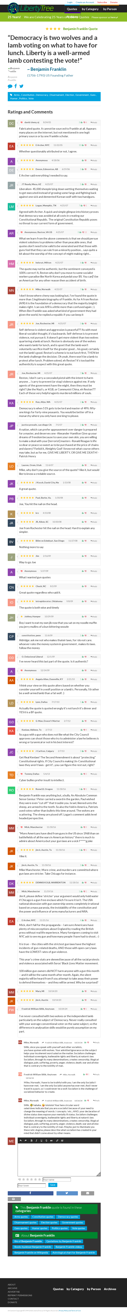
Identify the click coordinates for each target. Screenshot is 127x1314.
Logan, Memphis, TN (45, 205)
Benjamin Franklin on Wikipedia (31, 1252)
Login (69, 2)
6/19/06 (65, 169)
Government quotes (72, 1222)
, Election (69, 94)
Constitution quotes (42, 1216)
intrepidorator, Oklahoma (48, 601)
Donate (114, 2)
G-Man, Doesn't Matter (47, 721)
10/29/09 (49, 616)
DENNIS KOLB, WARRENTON (50, 882)
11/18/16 (61, 789)
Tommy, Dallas (31, 773)
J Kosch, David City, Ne (47, 482)
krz (37, 513)
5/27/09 (44, 571)
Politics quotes (60, 1228)
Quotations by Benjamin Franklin (63, 1241)
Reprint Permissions (20, 1295)
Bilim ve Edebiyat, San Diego (49, 540)
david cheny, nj (31, 122)
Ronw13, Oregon (44, 789)
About (12, 1284)
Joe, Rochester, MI (44, 323)
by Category (90, 9)
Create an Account (85, 2)
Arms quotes (21, 1216)
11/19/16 (48, 891)
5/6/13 (46, 773)
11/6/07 (49, 465)
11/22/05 (58, 145)
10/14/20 (52, 991)
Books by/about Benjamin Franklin (32, 1246)
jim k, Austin (41, 1000)
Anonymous (41, 160)
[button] (20, 1140)
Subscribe (102, 2)
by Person (110, 9)
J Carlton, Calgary (44, 751)
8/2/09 (53, 586)
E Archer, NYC (42, 145)
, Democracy (41, 94)
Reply (95, 122)
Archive (12, 1288)
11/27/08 (72, 540)
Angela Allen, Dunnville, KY (49, 679)
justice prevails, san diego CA (36, 424)
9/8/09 (69, 601)
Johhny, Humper (32, 616)
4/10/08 (46, 513)
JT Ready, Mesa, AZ (31, 184)
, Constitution (27, 94)
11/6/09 (48, 635)
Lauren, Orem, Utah (31, 465)
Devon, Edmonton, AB (46, 169)
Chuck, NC (40, 586)
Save (52, 1184)
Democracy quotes (68, 1216)
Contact (13, 1298)
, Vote (31, 98)
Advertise (14, 1291)
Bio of (28, 1241)
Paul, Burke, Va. (43, 497)
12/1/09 (50, 656)
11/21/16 (44, 920)
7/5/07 (58, 424)
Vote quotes (78, 1228)
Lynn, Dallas (41, 702)
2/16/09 (47, 556)
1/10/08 (66, 482)
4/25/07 (49, 184)
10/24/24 (62, 1008)
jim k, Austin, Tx (43, 850)
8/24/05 (47, 122)
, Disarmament (56, 94)
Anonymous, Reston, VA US (38, 232)
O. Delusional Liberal (32, 656)
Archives (110, 1289)
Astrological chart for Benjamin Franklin (74, 1252)
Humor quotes (39, 1228)
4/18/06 (55, 160)
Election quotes (49, 1222)
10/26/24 (30, 1078)
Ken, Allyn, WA (42, 402)
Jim (37, 556)
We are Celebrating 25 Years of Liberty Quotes (70, 17)
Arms (16, 94)
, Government (81, 94)
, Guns (92, 94)
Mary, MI (39, 991)
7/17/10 (55, 702)
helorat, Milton (43, 262)
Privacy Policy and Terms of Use (70, 1311)
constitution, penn (31, 635)
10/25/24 (78, 1042)
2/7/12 (67, 721)
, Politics (22, 98)
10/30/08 (56, 521)
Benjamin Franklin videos (69, 1246)
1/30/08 (59, 497)
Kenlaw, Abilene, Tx (31, 729)
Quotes (72, 9)
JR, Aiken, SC (41, 521)
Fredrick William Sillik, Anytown (37, 1008)
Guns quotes (21, 1228)
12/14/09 (45, 670)
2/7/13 (48, 729)
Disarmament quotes (25, 1222)
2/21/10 (70, 679)
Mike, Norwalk (42, 289)
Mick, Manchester (33, 827)
